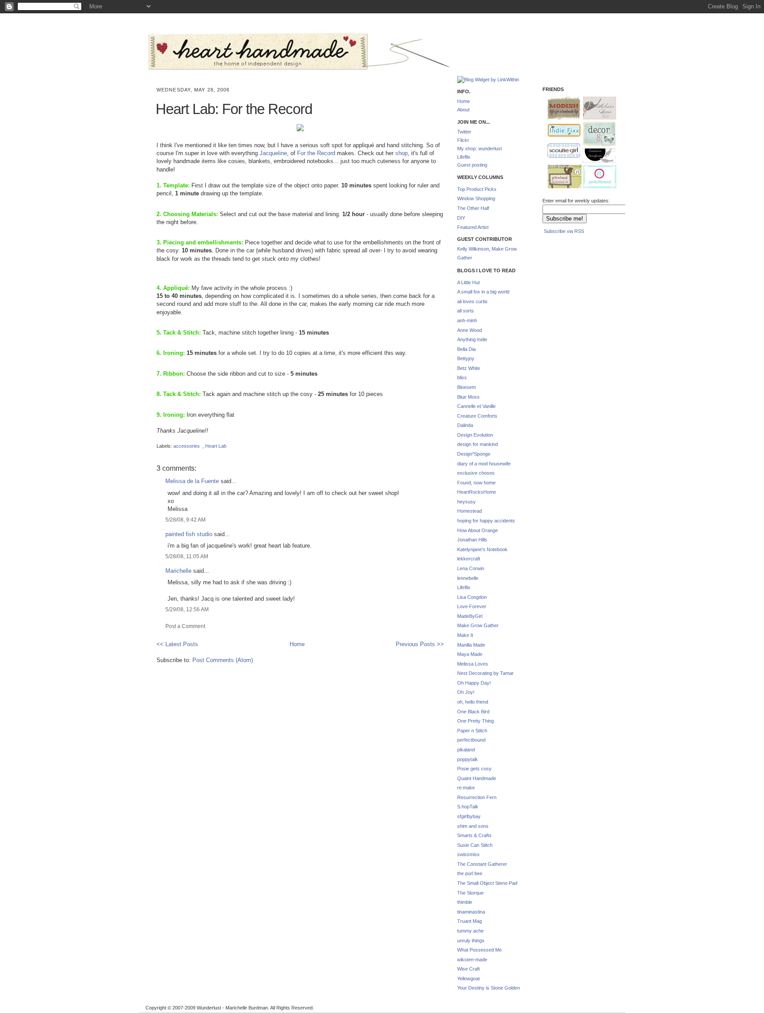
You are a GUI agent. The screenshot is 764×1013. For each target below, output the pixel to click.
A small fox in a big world (483, 291)
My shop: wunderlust (479, 148)
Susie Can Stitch (475, 845)
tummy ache (470, 930)
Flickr (463, 140)
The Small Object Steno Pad (487, 883)
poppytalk (467, 759)
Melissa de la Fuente (192, 481)
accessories (186, 446)
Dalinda (465, 425)
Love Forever (471, 606)
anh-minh (467, 320)
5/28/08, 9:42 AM (185, 519)
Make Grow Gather (478, 625)
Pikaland (561, 177)
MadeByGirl (469, 616)
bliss (462, 377)
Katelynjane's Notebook (482, 549)
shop (401, 153)
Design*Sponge (473, 454)
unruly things (471, 940)
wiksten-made (472, 959)
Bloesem (466, 387)
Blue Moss (468, 397)
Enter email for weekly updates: (576, 200)
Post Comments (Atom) (222, 660)
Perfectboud (596, 178)
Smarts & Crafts (474, 835)
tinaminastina (471, 911)
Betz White (468, 368)
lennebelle (467, 578)
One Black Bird (473, 711)
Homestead (469, 511)
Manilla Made (471, 644)
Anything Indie (472, 339)
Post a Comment (185, 626)
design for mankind (477, 444)
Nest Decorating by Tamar (485, 673)
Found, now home (476, 482)
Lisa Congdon (472, 597)
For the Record (316, 153)
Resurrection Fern (477, 797)
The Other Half (473, 208)
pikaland (466, 749)
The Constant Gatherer (482, 864)
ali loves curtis (472, 301)
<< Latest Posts (177, 644)
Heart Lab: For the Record (234, 109)
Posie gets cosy (474, 768)
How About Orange (477, 530)
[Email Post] (157, 438)
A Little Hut (468, 282)
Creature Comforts (477, 416)
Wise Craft (468, 968)
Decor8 (595, 134)
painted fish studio (188, 534)
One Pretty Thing (475, 721)
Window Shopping (476, 198)
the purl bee (469, 873)
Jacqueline (273, 153)
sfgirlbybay (469, 816)
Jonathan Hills (472, 539)
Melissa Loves (472, 663)
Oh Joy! (465, 692)
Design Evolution (475, 435)
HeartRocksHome (476, 492)
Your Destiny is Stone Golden (488, 987)
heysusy (466, 501)
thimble (464, 902)
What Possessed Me (479, 949)
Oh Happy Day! (474, 682)
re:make (466, 787)
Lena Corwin (470, 568)
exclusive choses (476, 473)
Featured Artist (473, 227)
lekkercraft (468, 558)
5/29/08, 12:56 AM (187, 609)
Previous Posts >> (420, 644)
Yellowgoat (468, 978)
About (463, 109)
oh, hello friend (472, 702)
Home (297, 644)
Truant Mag (469, 921)
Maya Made (469, 654)
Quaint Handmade (476, 778)
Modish (560, 108)
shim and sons (473, 826)
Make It (465, 635)
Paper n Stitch (472, 730)
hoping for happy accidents (486, 520)
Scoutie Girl (560, 151)
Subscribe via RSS (564, 231)
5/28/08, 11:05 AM (186, 556)
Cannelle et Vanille (476, 406)
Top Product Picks (477, 189)
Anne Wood (469, 330)
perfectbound (471, 740)
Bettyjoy (465, 358)
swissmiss (468, 854)
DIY (461, 218)
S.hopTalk (467, 806)
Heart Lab (215, 446)
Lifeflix (463, 157)
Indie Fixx (560, 130)
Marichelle (178, 570)
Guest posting (472, 165)
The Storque (470, 892)
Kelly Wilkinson (473, 248)
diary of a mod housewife (484, 463)
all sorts (465, 310)
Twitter (464, 131)
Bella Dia (466, 349)
